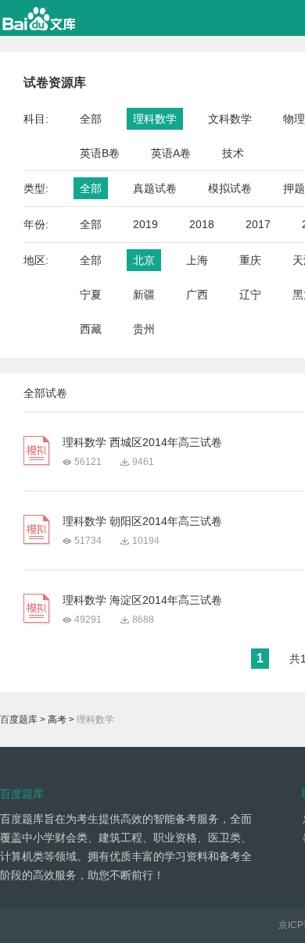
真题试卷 (155, 188)
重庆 (250, 260)
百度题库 (19, 719)
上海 (197, 260)
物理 (294, 119)
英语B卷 (100, 153)
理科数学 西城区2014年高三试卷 (142, 442)
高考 (57, 719)
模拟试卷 (230, 188)
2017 (258, 224)
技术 (233, 153)
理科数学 (155, 119)
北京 (144, 260)
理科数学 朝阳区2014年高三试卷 (142, 521)
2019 (145, 224)
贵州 (144, 329)
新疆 (144, 294)
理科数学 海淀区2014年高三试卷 (142, 600)
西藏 (91, 329)
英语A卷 (171, 153)
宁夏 (91, 294)
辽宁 (250, 294)
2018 (201, 224)
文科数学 (230, 119)
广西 (197, 294)
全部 (91, 119)
